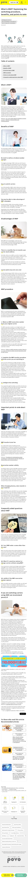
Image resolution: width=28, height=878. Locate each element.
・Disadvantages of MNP (9, 70)
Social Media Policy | (15, 833)
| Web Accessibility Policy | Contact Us (9, 841)
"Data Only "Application (20, 875)
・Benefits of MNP (7, 68)
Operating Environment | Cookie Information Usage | (11, 844)
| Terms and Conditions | (16, 827)
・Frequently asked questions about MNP (13, 77)
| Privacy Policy (20, 830)
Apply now (13, 2)
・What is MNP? (6, 66)
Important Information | (6, 824)
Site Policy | (4, 835)
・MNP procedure (7, 72)
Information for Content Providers (8, 830)
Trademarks (12, 835)
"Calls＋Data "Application (6, 875)
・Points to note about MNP (9, 74)
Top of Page (14, 818)
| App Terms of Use (5, 827)
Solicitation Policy (20, 835)
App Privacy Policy (17, 824)
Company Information (6, 847)
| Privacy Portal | (5, 833)
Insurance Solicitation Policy (7, 838)
